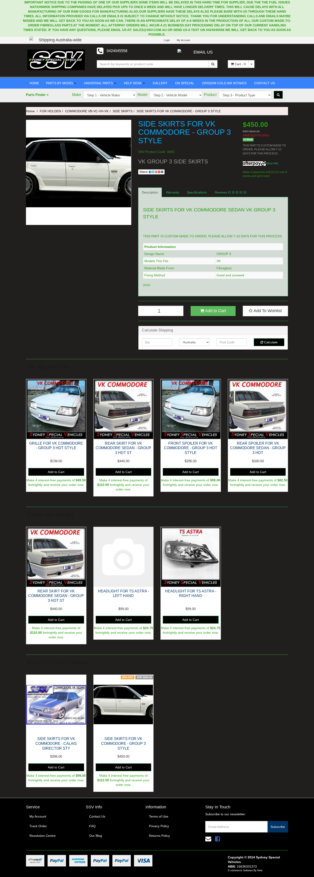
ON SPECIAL (184, 83)
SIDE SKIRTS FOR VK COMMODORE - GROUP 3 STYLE (179, 111)
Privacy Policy (159, 826)
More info (272, 163)
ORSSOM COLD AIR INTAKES (223, 83)
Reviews (221, 192)
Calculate (270, 342)
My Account (37, 816)
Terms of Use (158, 816)
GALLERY (159, 83)
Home (30, 111)
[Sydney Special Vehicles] (56, 60)
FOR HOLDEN (50, 111)
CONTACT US (264, 83)
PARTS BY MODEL (60, 83)
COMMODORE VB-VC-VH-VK (86, 111)
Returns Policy (159, 836)
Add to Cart (215, 310)
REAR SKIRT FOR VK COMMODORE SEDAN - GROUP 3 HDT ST (123, 448)
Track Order (38, 826)
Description (150, 192)
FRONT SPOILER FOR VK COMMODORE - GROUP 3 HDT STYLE (190, 448)
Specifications (197, 192)
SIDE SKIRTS (122, 111)
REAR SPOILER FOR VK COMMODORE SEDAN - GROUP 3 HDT (258, 448)
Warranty (172, 192)
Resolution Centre (42, 836)
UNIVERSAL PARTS (98, 83)
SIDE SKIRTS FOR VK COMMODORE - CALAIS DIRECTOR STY (56, 743)
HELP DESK (133, 83)
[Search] (212, 64)
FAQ (92, 826)
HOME (34, 83)
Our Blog (95, 836)
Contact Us (97, 816)
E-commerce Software (240, 870)
